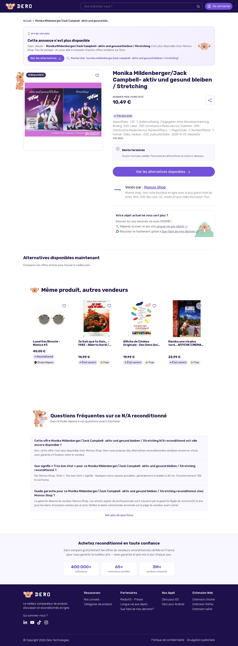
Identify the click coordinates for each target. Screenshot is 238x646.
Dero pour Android (173, 604)
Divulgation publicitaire (201, 640)
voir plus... (119, 138)
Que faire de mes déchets (178, 231)
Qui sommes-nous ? (35, 615)
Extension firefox (203, 604)
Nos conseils (91, 599)
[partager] (210, 100)
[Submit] (198, 6)
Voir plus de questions (119, 515)
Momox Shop (155, 187)
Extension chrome (204, 599)
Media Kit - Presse (131, 599)
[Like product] (97, 75)
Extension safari (202, 609)
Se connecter (221, 6)
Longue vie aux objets (169, 226)
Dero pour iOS (170, 599)
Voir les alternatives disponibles (160, 172)
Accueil (27, 20)
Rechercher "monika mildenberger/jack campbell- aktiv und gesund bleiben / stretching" (125, 58)
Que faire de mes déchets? (137, 609)
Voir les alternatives (43, 58)
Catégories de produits (98, 604)
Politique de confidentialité (167, 640)
